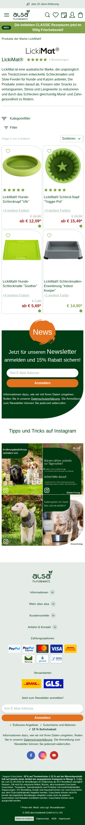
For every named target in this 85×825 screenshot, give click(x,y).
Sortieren (69, 138)
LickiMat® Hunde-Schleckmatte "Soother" (20, 284)
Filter (13, 127)
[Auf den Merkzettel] (8, 151)
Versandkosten (57, 807)
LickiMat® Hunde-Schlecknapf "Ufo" (16, 199)
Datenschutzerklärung (45, 398)
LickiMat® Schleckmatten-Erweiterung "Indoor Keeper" (63, 286)
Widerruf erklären (24, 818)
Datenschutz (42, 818)
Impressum (64, 818)
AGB (54, 818)
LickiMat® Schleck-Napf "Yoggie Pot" (61, 199)
